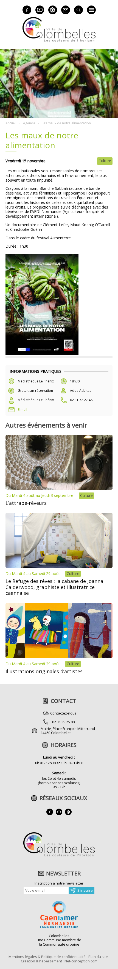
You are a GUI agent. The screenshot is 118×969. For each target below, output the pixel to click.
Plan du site (98, 956)
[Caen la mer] (59, 915)
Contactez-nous (63, 713)
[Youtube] (39, 10)
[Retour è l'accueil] (59, 40)
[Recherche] (78, 10)
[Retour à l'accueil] (58, 855)
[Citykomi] (52, 10)
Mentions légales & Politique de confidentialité (47, 956)
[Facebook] (27, 10)
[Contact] (65, 10)
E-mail (22, 409)
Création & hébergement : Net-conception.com (59, 961)
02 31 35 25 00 (63, 721)
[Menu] (91, 10)
